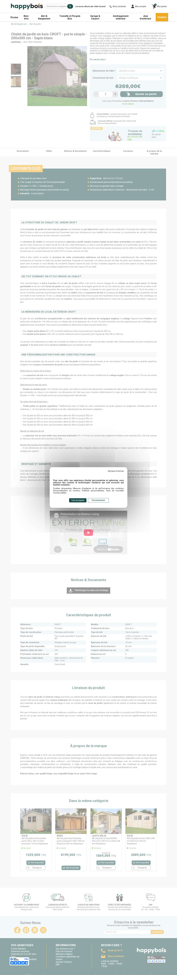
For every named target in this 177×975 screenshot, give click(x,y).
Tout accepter (77, 500)
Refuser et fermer (116, 471)
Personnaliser (98, 500)
